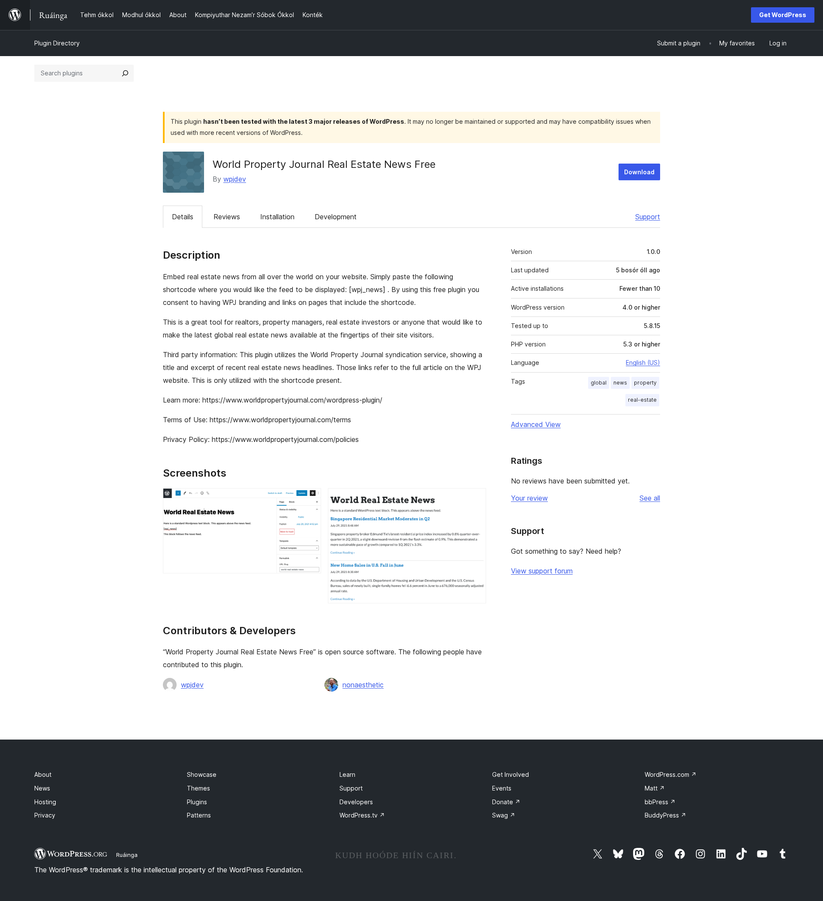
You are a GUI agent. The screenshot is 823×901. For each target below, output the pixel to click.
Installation (277, 216)
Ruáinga (127, 854)
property (645, 382)
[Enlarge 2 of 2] (474, 499)
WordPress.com (671, 774)
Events (501, 788)
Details (182, 216)
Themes (198, 788)
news (620, 382)
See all (650, 498)
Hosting (45, 802)
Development (336, 216)
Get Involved (510, 774)
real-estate (642, 400)
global (599, 382)
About (42, 774)
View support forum (542, 571)
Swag (503, 815)
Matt (655, 788)
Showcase (201, 774)
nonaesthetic (363, 684)
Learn (347, 774)
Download (639, 172)
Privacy (44, 815)
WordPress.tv (362, 815)
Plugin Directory (57, 43)
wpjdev (234, 179)
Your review (529, 498)
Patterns (199, 815)
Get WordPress (782, 14)
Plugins (197, 802)
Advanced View (536, 424)
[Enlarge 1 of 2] (309, 499)
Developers (356, 802)
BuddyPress (665, 815)
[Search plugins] (125, 73)
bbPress (660, 802)
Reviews (226, 216)
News (42, 788)
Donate (506, 802)
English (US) (643, 362)
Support (647, 216)
